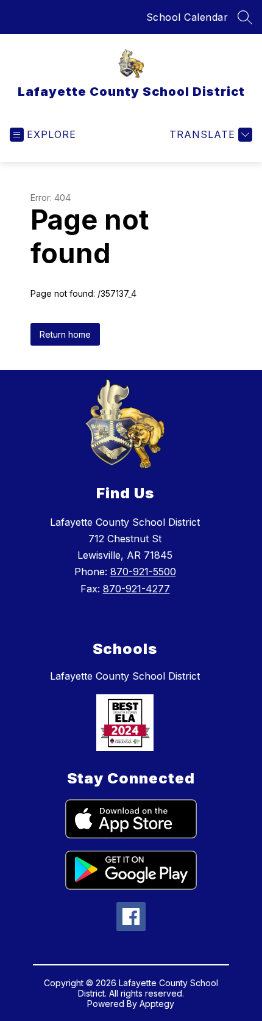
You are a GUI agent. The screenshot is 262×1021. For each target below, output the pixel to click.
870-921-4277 (136, 589)
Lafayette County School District (125, 676)
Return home (65, 334)
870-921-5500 (143, 571)
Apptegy (157, 1003)
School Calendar (187, 17)
